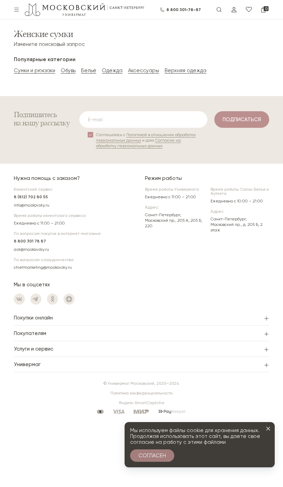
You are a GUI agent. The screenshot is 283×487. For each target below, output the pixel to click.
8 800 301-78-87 (183, 9)
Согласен (152, 455)
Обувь (68, 70)
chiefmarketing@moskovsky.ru (43, 267)
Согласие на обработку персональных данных (138, 143)
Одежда (112, 70)
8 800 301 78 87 (30, 241)
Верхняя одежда (185, 70)
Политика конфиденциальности (141, 393)
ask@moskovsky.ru (31, 249)
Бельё (88, 70)
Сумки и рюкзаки (34, 70)
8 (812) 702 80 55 (31, 196)
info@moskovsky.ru (31, 205)
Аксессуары (143, 70)
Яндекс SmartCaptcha (141, 402)
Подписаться (242, 119)
